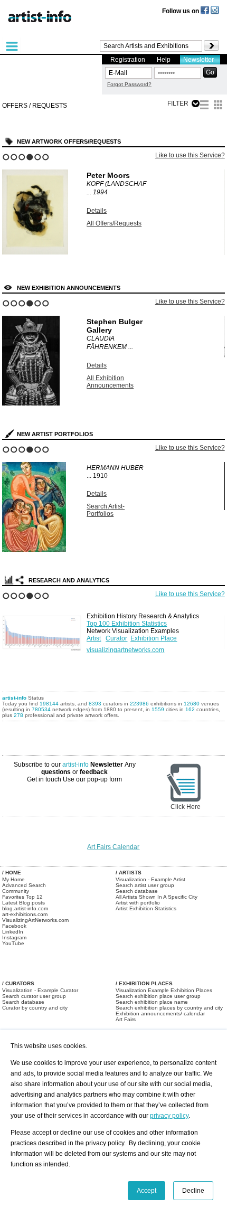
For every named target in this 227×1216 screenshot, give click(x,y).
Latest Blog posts (23, 903)
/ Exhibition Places (144, 983)
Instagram (14, 937)
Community (15, 891)
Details (97, 210)
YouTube (13, 943)
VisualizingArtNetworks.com (35, 920)
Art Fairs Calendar (113, 847)
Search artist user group (145, 885)
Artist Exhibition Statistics (146, 908)
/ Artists (128, 872)
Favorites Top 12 (22, 897)
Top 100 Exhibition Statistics (127, 623)
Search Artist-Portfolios (106, 510)
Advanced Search (24, 885)
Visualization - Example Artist (150, 879)
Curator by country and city (35, 1008)
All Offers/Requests (114, 223)
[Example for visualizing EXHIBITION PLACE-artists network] (41, 628)
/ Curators (18, 983)
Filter (177, 103)
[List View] (204, 106)
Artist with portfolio (138, 903)
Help (164, 59)
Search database (137, 891)
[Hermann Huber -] (34, 549)
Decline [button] (193, 1190)
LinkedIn (12, 932)
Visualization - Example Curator (40, 990)
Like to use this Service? (190, 155)
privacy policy (169, 1115)
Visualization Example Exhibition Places (164, 990)
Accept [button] (146, 1190)
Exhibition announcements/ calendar (160, 1013)
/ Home (11, 872)
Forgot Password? (129, 84)
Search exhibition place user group (158, 996)
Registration (127, 59)
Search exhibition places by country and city (169, 1008)
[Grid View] (218, 106)
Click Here (186, 806)
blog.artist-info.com (25, 908)
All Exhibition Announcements (110, 381)
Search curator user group (34, 996)
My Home (13, 879)
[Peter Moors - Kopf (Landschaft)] (35, 252)
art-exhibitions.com (25, 914)
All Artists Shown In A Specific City (156, 897)
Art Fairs (126, 1019)
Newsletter (198, 59)
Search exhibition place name (152, 1002)
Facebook (14, 926)
